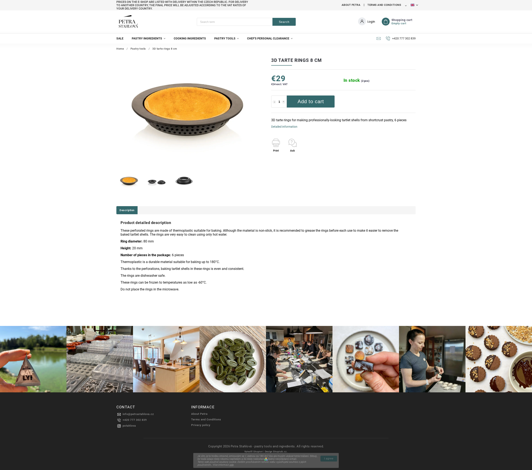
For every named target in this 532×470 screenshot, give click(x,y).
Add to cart (311, 101)
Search (284, 21)
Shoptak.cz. (280, 451)
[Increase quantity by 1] (284, 102)
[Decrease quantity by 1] (274, 102)
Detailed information (284, 126)
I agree (329, 458)
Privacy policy (200, 425)
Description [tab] (126, 210)
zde (231, 464)
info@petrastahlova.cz (138, 414)
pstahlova (129, 425)
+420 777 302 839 (135, 419)
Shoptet (258, 451)
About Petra (351, 4)
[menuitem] (122, 38)
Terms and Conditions (384, 4)
